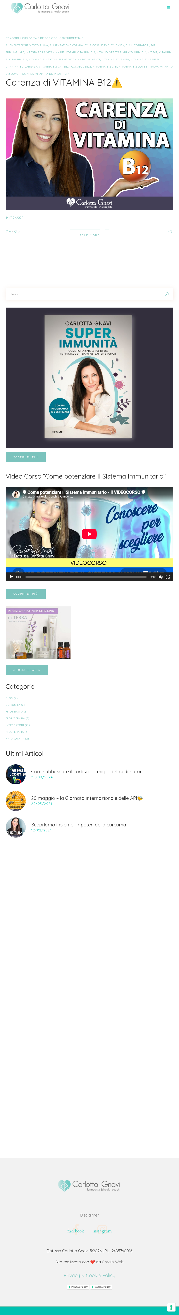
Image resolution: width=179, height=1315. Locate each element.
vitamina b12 (18, 59)
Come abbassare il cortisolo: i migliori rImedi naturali (89, 771)
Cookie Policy (102, 1286)
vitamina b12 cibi (105, 66)
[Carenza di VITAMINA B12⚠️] (89, 154)
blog (9, 698)
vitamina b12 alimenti (84, 59)
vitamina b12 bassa (115, 59)
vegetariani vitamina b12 (127, 52)
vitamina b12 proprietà (52, 73)
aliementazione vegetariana (27, 45)
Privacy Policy (79, 1286)
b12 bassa (117, 45)
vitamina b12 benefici (146, 59)
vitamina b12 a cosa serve (48, 59)
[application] (89, 534)
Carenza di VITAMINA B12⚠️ (64, 82)
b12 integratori (138, 45)
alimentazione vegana (66, 45)
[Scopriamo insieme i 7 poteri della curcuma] (16, 827)
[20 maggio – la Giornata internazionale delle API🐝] (16, 801)
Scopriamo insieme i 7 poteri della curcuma (78, 825)
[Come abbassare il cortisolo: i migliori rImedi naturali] (16, 774)
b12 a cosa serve (96, 45)
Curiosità (29, 38)
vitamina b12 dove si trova (139, 66)
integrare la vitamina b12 (45, 52)
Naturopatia (71, 38)
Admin (15, 38)
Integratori (49, 38)
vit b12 (153, 52)
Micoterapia (15, 731)
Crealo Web (113, 1261)
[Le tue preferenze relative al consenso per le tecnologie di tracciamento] (171, 1307)
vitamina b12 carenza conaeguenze (65, 66)
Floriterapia (15, 718)
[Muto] (160, 577)
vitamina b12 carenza (21, 66)
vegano (102, 52)
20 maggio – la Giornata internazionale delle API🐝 (87, 798)
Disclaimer (89, 1215)
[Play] (11, 577)
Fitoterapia (14, 711)
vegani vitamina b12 (80, 52)
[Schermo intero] (167, 577)
